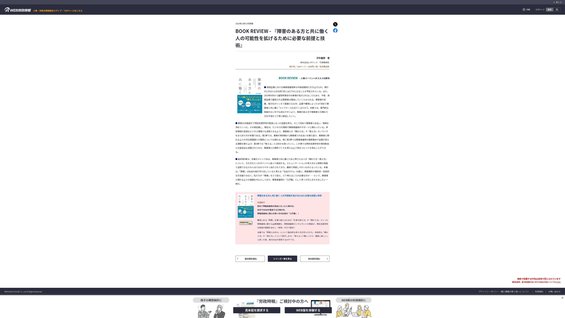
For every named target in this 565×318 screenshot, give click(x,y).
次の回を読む (314, 258)
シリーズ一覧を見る (282, 258)
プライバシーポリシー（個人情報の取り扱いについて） (504, 291)
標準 (549, 9)
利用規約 (539, 291)
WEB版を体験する (308, 310)
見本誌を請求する (257, 310)
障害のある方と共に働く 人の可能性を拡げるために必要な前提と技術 (289, 195)
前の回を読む (251, 258)
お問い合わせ (554, 291)
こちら (558, 282)
